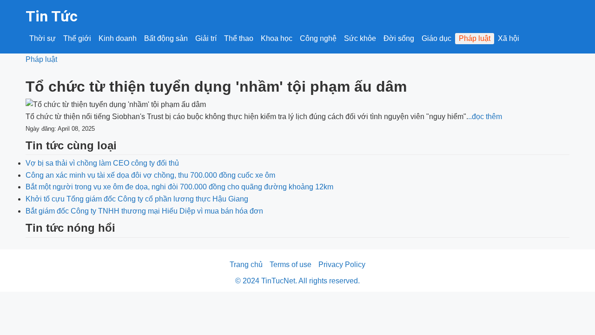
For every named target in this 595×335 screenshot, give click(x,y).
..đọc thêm (485, 117)
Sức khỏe (360, 38)
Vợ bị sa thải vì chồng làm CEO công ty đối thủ (102, 163)
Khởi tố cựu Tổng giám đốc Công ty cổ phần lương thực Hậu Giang (137, 199)
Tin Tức (52, 16)
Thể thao (238, 38)
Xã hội (508, 38)
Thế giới (77, 38)
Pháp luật (474, 38)
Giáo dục (436, 38)
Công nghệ (318, 38)
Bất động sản (166, 38)
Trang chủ (246, 264)
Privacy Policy (341, 264)
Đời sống (398, 38)
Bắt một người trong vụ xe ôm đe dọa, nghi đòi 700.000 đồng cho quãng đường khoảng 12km (179, 187)
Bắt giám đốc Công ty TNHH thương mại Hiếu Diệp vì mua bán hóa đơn (144, 211)
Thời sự (42, 38)
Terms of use (290, 264)
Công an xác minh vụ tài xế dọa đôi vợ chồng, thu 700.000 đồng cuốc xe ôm (150, 175)
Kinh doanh (118, 38)
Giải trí (206, 38)
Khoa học (276, 38)
